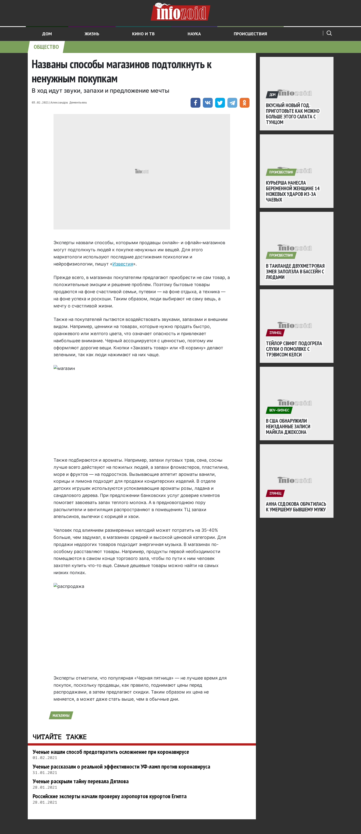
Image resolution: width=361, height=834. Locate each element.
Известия (122, 263)
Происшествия (250, 34)
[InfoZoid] (180, 11)
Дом (47, 34)
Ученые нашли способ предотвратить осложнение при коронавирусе (111, 752)
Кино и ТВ (143, 34)
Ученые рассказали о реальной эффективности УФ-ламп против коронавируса (121, 766)
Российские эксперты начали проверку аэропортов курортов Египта (110, 796)
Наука (194, 34)
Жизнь (92, 34)
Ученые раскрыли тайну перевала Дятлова (81, 781)
